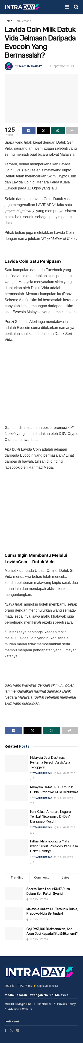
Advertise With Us (20, 1009)
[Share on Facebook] (29, 130)
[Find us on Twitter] (11, 1030)
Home (8, 21)
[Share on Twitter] (43, 130)
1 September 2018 (61, 66)
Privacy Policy (66, 1004)
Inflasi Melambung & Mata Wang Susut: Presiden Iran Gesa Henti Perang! (54, 846)
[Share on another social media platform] (72, 130)
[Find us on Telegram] (17, 1030)
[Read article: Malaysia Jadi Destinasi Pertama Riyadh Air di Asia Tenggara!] (16, 763)
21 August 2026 (65, 857)
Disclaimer (44, 1004)
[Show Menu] (67, 7)
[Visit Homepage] (22, 7)
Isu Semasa (23, 21)
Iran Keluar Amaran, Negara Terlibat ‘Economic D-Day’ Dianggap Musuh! (50, 816)
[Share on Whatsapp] (58, 130)
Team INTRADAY (30, 66)
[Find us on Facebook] (5, 1030)
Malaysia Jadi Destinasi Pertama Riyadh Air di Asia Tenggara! (50, 762)
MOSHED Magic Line (18, 1004)
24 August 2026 (65, 798)
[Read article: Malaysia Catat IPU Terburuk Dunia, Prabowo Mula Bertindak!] (16, 793)
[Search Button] (76, 7)
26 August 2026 (65, 773)
